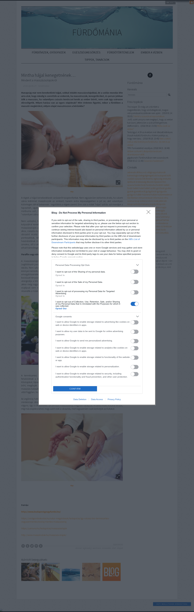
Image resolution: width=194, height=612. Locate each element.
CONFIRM (75, 389)
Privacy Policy (114, 399)
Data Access (97, 399)
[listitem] (97, 265)
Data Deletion (79, 399)
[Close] (149, 213)
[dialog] (97, 306)
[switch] (135, 272)
